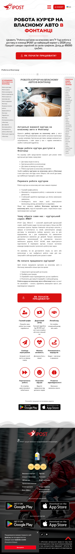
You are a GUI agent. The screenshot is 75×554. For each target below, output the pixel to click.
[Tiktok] (42, 534)
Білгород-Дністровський (68, 99)
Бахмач (67, 94)
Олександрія (68, 89)
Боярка (67, 111)
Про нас (42, 473)
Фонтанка (67, 141)
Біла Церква (68, 97)
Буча (66, 116)
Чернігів (67, 123)
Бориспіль (67, 110)
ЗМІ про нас (26, 480)
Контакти (42, 477)
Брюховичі (67, 115)
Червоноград (68, 130)
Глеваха (67, 146)
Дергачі (67, 133)
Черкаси (67, 121)
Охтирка (67, 87)
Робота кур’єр (6, 90)
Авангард (67, 90)
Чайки (66, 120)
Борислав (67, 108)
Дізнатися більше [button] (11, 542)
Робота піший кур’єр (7, 94)
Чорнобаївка (68, 125)
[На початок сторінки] (68, 538)
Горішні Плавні (68, 148)
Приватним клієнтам (29, 483)
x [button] (37, 532)
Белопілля (67, 103)
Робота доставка (6, 87)
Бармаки (67, 95)
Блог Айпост (26, 490)
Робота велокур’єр (7, 92)
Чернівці (67, 128)
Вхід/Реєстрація (44, 480)
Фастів (66, 140)
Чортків (67, 131)
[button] (49, 7)
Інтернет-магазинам (29, 477)
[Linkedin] (46, 534)
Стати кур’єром (27, 487)
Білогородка (68, 102)
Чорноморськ (68, 126)
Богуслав (67, 107)
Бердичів (67, 105)
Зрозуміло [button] (20, 547)
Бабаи (66, 92)
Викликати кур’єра (28, 473)
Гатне (66, 145)
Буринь (67, 118)
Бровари (67, 113)
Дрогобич (67, 138)
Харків (66, 151)
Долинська (67, 136)
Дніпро (67, 135)
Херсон (67, 153)
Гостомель (67, 150)
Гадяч (66, 143)
